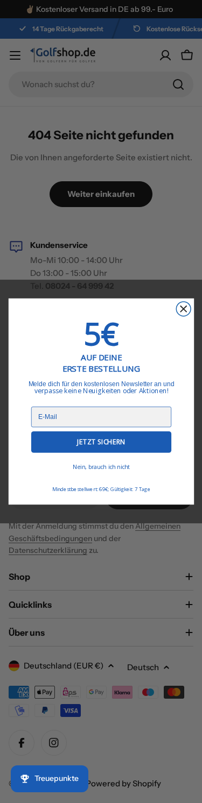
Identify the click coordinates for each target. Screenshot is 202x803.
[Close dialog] (183, 309)
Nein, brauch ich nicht (100, 467)
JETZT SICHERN (100, 441)
